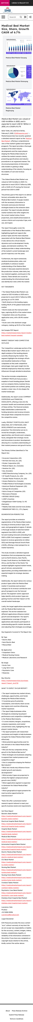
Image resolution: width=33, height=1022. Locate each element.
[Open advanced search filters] (25, 17)
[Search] (21, 17)
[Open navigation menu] (3, 17)
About (8, 1011)
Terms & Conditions (16, 1019)
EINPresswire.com (21, 133)
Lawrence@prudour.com (10, 915)
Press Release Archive (19, 1011)
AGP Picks (5, 3)
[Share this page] (30, 17)
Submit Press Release (16, 1015)
